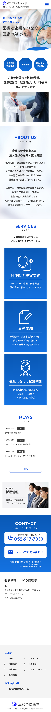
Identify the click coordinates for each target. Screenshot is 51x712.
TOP (11, 658)
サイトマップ (34, 658)
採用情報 (13, 675)
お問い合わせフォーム (19, 688)
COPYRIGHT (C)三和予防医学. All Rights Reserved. (25, 709)
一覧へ (25, 468)
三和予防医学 (29, 704)
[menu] (47, 4)
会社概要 (13, 664)
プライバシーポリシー (37, 670)
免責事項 (33, 664)
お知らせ (13, 669)
